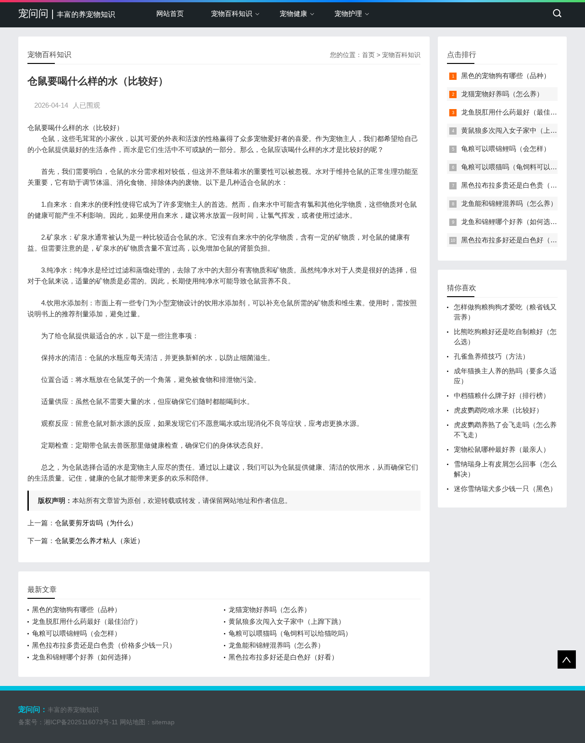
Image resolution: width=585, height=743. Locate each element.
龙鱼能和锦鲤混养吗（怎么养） (276, 645)
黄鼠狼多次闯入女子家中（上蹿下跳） (287, 621)
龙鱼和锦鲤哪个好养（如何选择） (83, 657)
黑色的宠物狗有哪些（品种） (76, 609)
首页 (368, 54)
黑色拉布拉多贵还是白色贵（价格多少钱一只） (104, 645)
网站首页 (170, 13)
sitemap (163, 722)
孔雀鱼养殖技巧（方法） (491, 356)
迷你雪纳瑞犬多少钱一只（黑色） (505, 488)
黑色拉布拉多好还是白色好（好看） (283, 657)
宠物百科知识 (231, 13)
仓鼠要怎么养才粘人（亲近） (99, 540)
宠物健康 (293, 13)
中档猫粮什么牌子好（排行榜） (502, 395)
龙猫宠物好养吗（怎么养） (270, 609)
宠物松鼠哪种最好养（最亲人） (502, 449)
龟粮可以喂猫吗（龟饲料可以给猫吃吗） (290, 633)
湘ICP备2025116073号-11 (81, 722)
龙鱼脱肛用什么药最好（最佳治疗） (87, 621)
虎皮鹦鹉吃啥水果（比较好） (498, 410)
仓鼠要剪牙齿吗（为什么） (96, 523)
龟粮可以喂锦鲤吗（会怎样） (76, 633)
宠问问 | (66, 13)
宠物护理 (348, 13)
